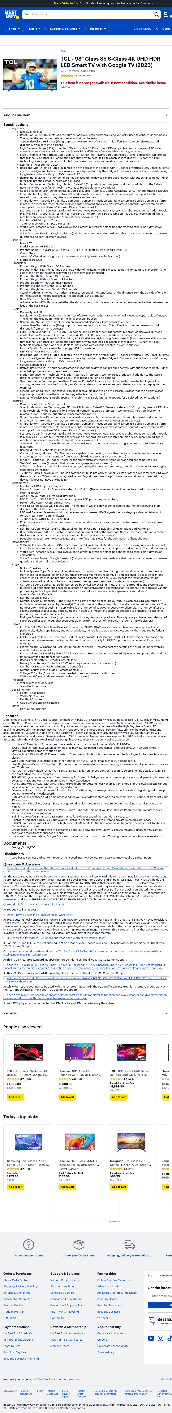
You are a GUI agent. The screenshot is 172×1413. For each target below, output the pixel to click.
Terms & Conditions (26, 1392)
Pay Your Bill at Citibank (18, 1339)
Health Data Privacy (82, 1394)
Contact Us (57, 1318)
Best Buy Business (108, 1311)
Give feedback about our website (58, 1379)
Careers (102, 1339)
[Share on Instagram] (160, 1338)
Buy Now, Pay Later (15, 1352)
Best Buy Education (109, 1305)
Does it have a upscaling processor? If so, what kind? (40, 914)
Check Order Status (15, 1280)
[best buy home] (12, 14)
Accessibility (10, 1391)
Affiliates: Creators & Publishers (117, 1292)
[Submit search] (156, 14)
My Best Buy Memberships (66, 1333)
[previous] (7, 1069)
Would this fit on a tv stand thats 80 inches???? (36, 904)
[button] (14, 28)
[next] (165, 1069)
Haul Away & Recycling (64, 1311)
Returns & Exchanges (16, 1292)
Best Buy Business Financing (21, 1358)
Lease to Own (11, 1346)
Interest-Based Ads (52, 1392)
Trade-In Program (14, 1311)
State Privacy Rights (66, 1394)
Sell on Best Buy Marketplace (115, 1280)
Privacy (40, 1391)
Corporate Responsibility (112, 1346)
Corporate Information (111, 1333)
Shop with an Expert (63, 1286)
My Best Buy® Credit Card (19, 1333)
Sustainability (105, 1352)
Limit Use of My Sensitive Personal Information (138, 1392)
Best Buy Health (107, 1299)
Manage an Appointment (66, 1299)
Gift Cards (9, 1318)
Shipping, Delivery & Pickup (20, 1286)
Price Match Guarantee (17, 1299)
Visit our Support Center (65, 1280)
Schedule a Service (62, 1292)
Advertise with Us (108, 1286)
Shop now (147, 3)
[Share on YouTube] (151, 1338)
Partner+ (102, 1318)
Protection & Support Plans (67, 1305)
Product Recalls (13, 1305)
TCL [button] (63, 50)
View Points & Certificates (66, 1339)
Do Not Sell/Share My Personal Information (105, 1392)
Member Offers (59, 1346)
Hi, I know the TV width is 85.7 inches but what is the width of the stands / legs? (56, 938)
